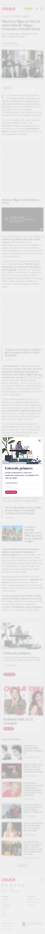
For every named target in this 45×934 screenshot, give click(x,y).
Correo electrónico (11, 483)
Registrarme (11, 492)
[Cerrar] (39, 440)
